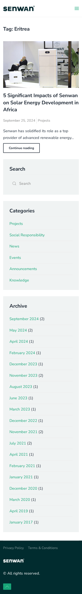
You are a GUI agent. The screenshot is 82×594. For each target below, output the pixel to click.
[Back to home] (19, 8)
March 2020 (19, 499)
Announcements (23, 268)
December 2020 (23, 488)
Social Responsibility (27, 235)
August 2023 (20, 386)
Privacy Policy (13, 548)
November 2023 (23, 375)
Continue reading (21, 148)
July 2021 (17, 443)
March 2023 (19, 409)
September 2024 (24, 318)
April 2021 (18, 454)
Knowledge (19, 280)
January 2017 (21, 522)
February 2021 (22, 465)
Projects (44, 120)
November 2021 (23, 431)
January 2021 (21, 477)
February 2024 (22, 352)
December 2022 (23, 420)
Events (15, 257)
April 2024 (18, 341)
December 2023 (23, 364)
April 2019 (18, 511)
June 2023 (18, 398)
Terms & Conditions (43, 548)
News (14, 246)
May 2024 (18, 330)
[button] (77, 8)
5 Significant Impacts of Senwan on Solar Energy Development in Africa (41, 102)
